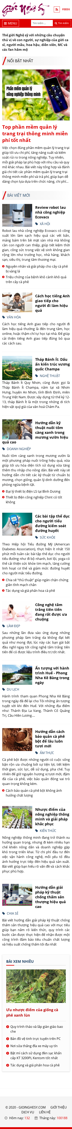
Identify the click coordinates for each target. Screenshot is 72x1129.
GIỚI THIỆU (58, 1107)
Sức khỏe (47, 537)
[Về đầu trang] (66, 452)
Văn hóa (14, 317)
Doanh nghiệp (19, 449)
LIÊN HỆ (45, 1112)
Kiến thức (48, 830)
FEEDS (66, 9)
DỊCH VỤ (27, 1112)
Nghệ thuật (50, 376)
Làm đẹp (13, 626)
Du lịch (13, 689)
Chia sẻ (12, 913)
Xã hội (45, 224)
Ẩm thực (47, 753)
